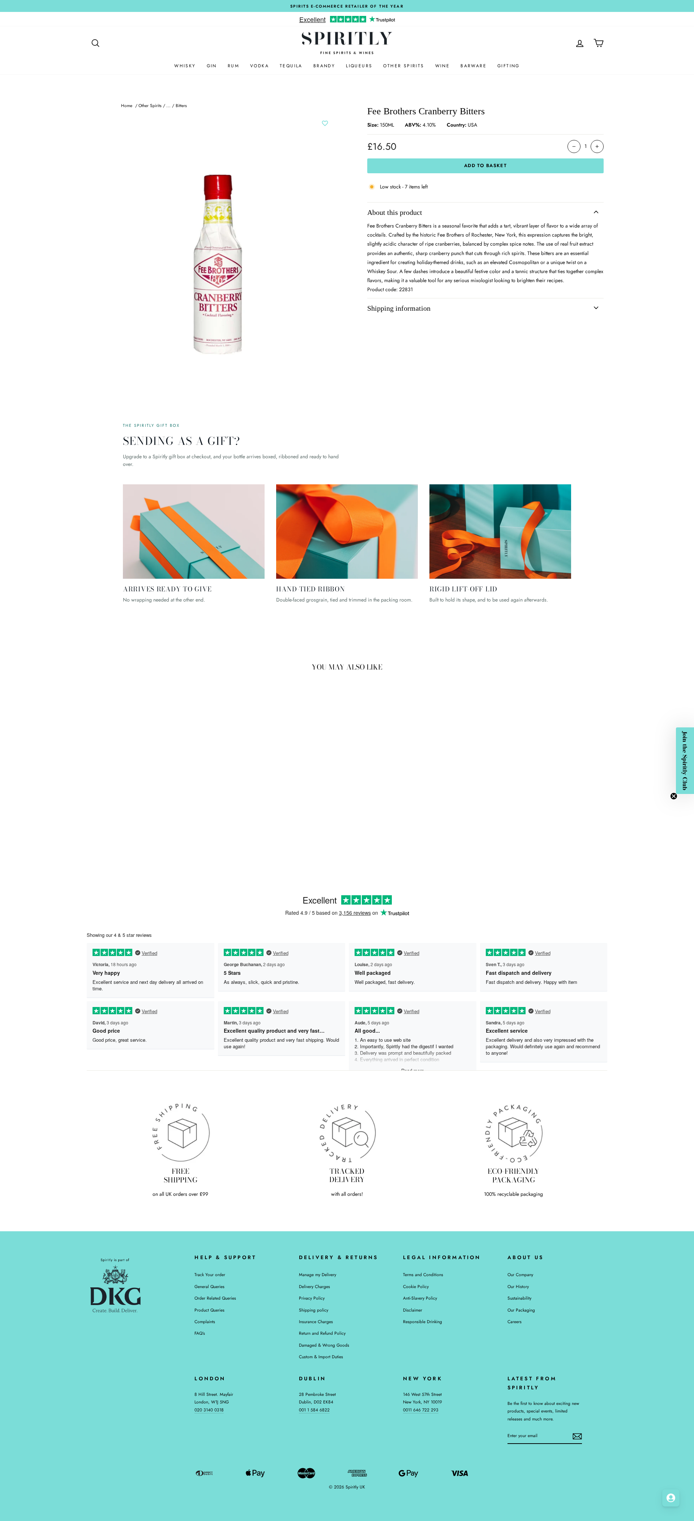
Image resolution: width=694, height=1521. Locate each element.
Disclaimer (412, 1310)
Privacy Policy (312, 1298)
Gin (212, 66)
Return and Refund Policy (322, 1333)
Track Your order (209, 1274)
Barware (473, 66)
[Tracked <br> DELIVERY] (347, 1133)
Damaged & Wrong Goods (324, 1345)
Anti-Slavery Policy (420, 1298)
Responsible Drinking (422, 1321)
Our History (518, 1286)
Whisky (185, 66)
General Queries (209, 1286)
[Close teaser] (673, 796)
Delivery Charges (314, 1286)
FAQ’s (199, 1333)
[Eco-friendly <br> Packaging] (513, 1133)
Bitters (181, 105)
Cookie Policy (416, 1286)
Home (126, 105)
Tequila (291, 66)
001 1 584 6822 (314, 1410)
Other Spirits (403, 66)
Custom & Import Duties (321, 1357)
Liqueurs (359, 66)
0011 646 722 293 (420, 1410)
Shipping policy (313, 1310)
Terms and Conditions (423, 1274)
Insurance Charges (316, 1321)
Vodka (259, 66)
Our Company (520, 1274)
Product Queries (209, 1310)
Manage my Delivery (317, 1274)
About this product (394, 212)
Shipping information (398, 308)
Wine (442, 66)
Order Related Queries (215, 1298)
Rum (233, 66)
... (168, 105)
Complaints (204, 1321)
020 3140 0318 (209, 1410)
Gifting (508, 66)
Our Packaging (521, 1310)
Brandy (324, 66)
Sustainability (519, 1298)
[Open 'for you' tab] (671, 1498)
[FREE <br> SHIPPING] (180, 1133)
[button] (685, 760)
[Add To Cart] (202, 805)
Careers (514, 1321)
